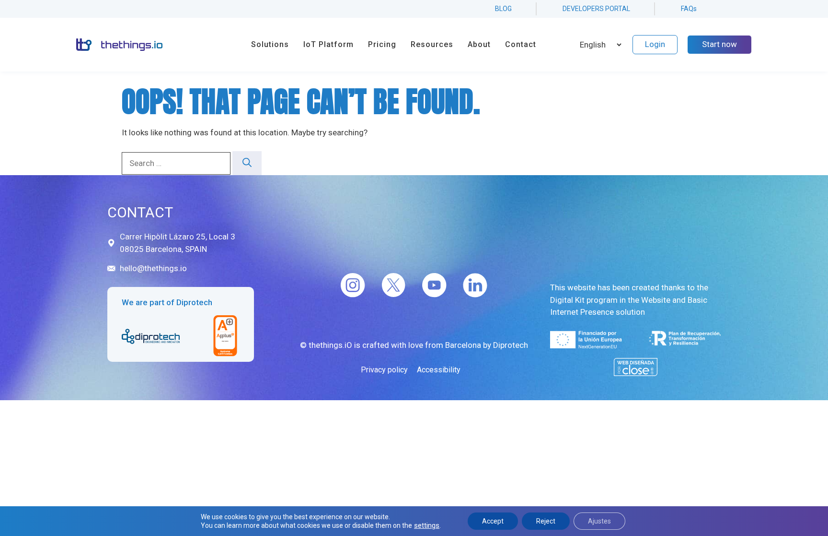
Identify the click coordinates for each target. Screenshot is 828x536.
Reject (545, 521)
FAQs (689, 8)
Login (655, 44)
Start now (719, 44)
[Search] (247, 163)
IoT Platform (328, 44)
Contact (520, 44)
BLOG (503, 8)
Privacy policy (384, 369)
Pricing (382, 44)
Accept (493, 521)
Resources (432, 44)
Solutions (270, 44)
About (479, 44)
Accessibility (438, 369)
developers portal (596, 8)
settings (426, 525)
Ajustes (599, 521)
